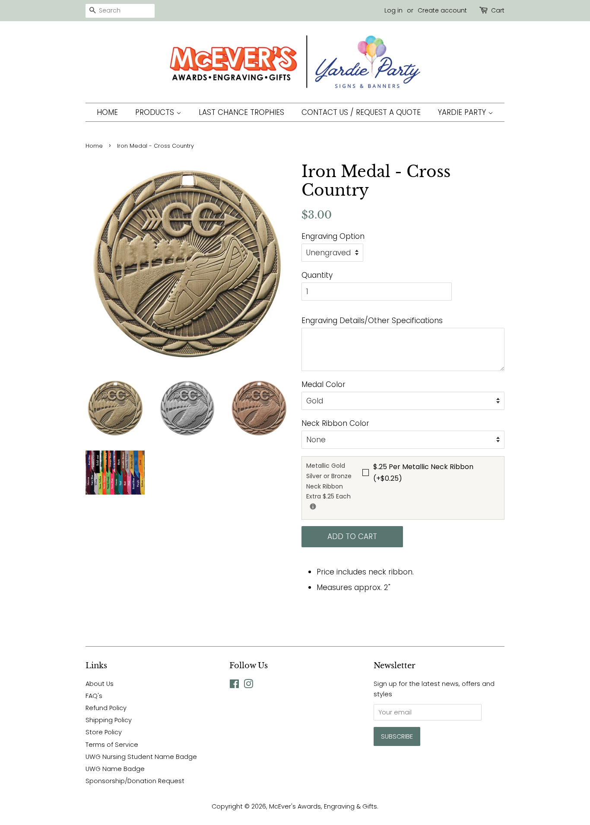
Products (155, 112)
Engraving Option (333, 236)
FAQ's (94, 696)
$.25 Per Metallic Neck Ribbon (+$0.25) (423, 472)
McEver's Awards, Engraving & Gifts (323, 806)
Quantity (317, 275)
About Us (100, 683)
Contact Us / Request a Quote (361, 112)
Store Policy (104, 732)
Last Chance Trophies (241, 112)
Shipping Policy (109, 720)
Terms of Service (112, 744)
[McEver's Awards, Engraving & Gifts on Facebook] (234, 685)
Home (107, 112)
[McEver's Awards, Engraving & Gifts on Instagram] (248, 685)
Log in (393, 10)
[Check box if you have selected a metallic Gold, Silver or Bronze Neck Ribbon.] (313, 506)
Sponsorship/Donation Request (135, 781)
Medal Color (323, 384)
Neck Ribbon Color (335, 423)
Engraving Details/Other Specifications (372, 320)
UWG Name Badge (115, 769)
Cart (497, 10)
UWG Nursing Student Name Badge (141, 756)
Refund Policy (106, 708)
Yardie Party (463, 112)
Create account (442, 10)
